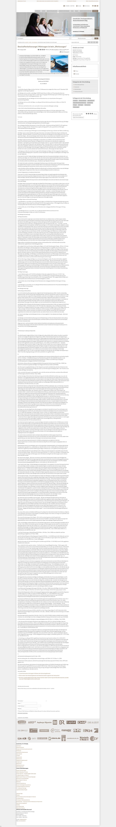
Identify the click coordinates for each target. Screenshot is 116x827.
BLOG (76, 11)
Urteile (30, 42)
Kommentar (20, 700)
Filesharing (18, 750)
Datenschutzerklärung (21, 783)
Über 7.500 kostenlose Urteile (92, 1)
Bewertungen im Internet (21, 780)
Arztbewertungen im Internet (22, 775)
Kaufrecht (77, 87)
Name (19, 703)
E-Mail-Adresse (21, 706)
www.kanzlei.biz (22, 820)
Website (19, 708)
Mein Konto (87, 5)
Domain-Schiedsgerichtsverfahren (23, 784)
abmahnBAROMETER (85, 11)
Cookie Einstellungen (27, 823)
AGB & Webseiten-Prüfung (22, 772)
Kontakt (79, 5)
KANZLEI (38, 11)
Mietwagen (80, 104)
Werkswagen (76, 107)
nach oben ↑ (59, 823)
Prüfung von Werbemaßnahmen (23, 799)
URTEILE (95, 11)
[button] (38, 49)
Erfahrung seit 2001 (22, 1)
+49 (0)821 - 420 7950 (69, 5)
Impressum (52, 823)
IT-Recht (18, 755)
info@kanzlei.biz (23, 819)
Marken (18, 795)
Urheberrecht (19, 761)
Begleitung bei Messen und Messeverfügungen (26, 776)
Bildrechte (18, 823)
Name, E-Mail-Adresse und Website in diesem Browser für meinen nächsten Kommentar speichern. (39, 711)
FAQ (72, 11)
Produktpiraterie (19, 798)
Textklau (18, 804)
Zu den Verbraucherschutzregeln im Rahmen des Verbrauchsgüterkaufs (34, 673)
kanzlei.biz (26, 42)
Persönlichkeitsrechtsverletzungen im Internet (26, 796)
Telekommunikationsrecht (21, 760)
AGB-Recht (18, 745)
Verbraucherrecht (78, 91)
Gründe (77, 73)
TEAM (43, 11)
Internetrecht (19, 753)
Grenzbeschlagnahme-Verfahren (23, 786)
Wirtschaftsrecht (19, 766)
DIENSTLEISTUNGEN (64, 11)
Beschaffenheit (91, 100)
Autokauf (75, 100)
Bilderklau (18, 781)
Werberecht (18, 763)
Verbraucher (87, 104)
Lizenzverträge (19, 793)
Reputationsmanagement (21, 803)
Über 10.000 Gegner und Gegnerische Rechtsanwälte (47, 1)
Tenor (77, 71)
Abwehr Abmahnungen (21, 770)
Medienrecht (19, 758)
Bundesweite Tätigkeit (71, 1)
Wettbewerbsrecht (20, 765)
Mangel (75, 104)
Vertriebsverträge (20, 806)
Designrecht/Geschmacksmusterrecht (24, 749)
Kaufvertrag (90, 102)
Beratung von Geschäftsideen (22, 778)
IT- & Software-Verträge (21, 788)
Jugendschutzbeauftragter (21, 789)
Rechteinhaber (78, 89)
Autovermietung (82, 100)
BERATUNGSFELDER (52, 11)
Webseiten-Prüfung (20, 808)
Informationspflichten (79, 84)
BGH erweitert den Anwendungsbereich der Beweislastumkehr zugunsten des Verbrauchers (39, 675)
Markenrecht (19, 757)
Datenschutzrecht (20, 747)
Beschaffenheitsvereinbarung (79, 102)
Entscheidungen (34, 42)
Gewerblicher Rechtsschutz (22, 752)
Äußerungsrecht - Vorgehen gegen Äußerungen (26, 773)
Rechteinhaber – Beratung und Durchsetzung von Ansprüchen (29, 801)
